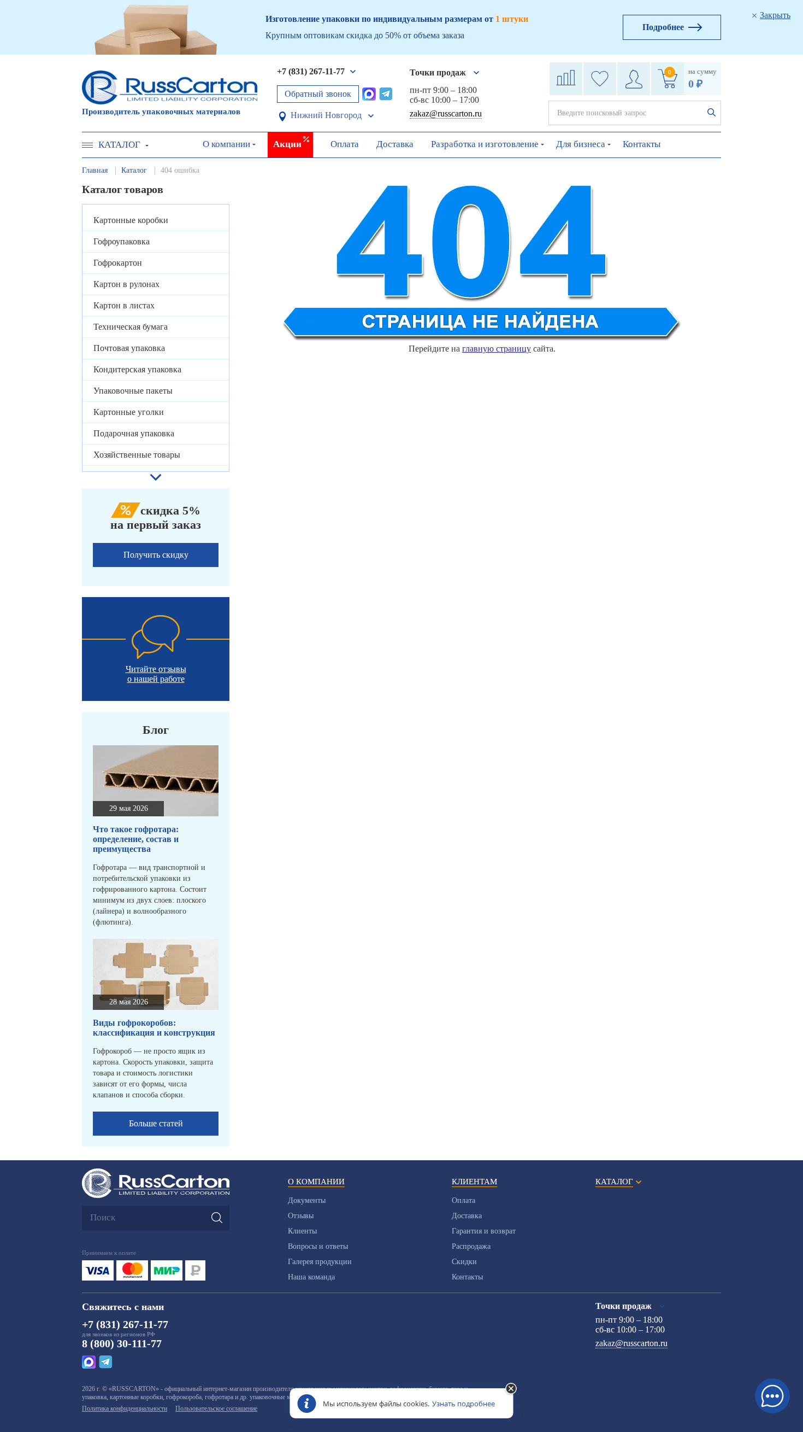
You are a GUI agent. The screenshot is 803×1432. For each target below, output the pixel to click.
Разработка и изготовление (485, 144)
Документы (307, 1200)
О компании (226, 144)
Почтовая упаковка (129, 348)
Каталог (119, 144)
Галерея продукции (320, 1262)
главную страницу (496, 348)
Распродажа (471, 1246)
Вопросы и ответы (318, 1246)
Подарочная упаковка (133, 433)
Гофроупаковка (121, 241)
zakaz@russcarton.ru (446, 113)
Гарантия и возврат (484, 1231)
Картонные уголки (128, 412)
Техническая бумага (130, 326)
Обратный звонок (318, 93)
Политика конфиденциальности (124, 1408)
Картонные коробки (130, 220)
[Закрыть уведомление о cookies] (511, 1389)
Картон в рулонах (126, 284)
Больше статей (156, 1123)
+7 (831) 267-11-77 (311, 71)
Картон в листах (124, 305)
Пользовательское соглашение (216, 1408)
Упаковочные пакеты (133, 390)
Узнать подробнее (463, 1403)
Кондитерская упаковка (137, 369)
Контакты (641, 144)
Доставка (395, 144)
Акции (287, 144)
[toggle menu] (87, 144)
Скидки (464, 1262)
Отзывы (301, 1216)
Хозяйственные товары (136, 454)
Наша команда (311, 1277)
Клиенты (302, 1231)
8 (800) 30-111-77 (122, 1343)
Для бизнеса (580, 144)
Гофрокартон (117, 262)
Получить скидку (155, 554)
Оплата (344, 144)
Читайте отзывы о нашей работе (156, 673)
